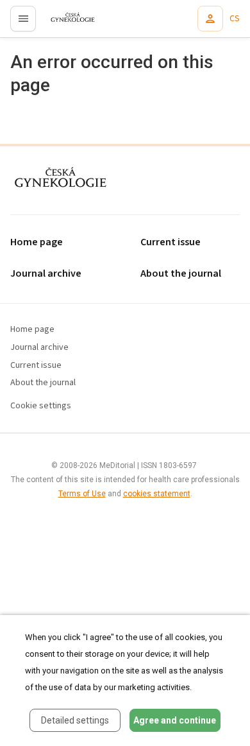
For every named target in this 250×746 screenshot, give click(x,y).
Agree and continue (174, 720)
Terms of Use (82, 493)
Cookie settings (40, 406)
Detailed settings (75, 720)
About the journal (43, 383)
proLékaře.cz (65, 22)
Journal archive (45, 274)
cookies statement (156, 493)
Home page (36, 242)
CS (234, 18)
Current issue (36, 366)
